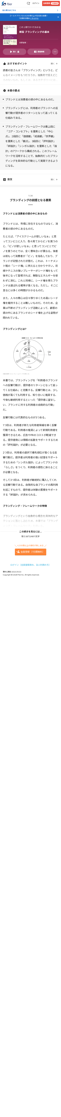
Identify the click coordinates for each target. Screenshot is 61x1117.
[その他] (55, 52)
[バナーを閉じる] (58, 17)
